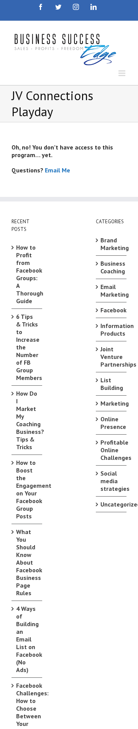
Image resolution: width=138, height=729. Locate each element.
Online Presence (111, 422)
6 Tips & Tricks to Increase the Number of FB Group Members (27, 347)
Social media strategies (111, 480)
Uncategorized (111, 504)
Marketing (111, 403)
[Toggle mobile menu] (122, 73)
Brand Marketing (111, 244)
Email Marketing (111, 290)
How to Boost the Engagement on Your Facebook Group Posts (27, 489)
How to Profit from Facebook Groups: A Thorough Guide (27, 274)
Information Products (111, 329)
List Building (111, 383)
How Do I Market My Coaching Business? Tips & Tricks (27, 420)
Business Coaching (111, 267)
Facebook (111, 310)
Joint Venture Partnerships (111, 356)
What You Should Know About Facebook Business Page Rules (27, 562)
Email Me (57, 170)
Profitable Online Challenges (111, 449)
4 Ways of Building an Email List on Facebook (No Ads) (27, 639)
